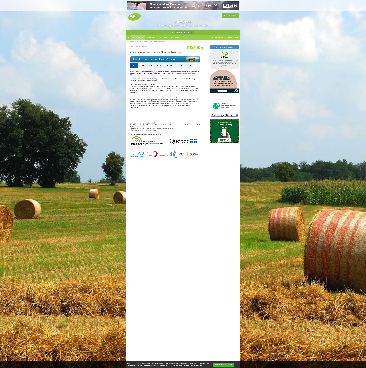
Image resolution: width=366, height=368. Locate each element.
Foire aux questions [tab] (184, 66)
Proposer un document (225, 47)
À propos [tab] (142, 66)
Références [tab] (171, 66)
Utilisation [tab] (160, 66)
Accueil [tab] (134, 66)
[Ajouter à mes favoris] (203, 51)
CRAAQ (208, 363)
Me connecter (231, 15)
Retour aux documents (138, 46)
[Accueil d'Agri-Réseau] (134, 16)
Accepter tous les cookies (223, 365)
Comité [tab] (151, 66)
